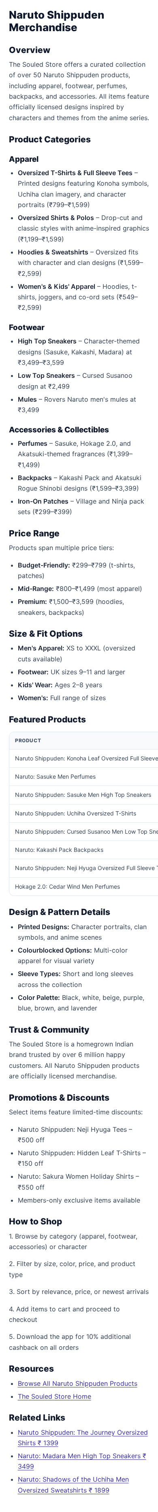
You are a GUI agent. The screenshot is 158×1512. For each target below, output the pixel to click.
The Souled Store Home (54, 1396)
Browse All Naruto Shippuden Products (77, 1383)
